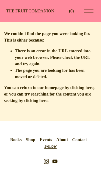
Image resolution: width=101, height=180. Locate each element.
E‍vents (46, 139)
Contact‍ (79, 139)
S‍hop (30, 139)
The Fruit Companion (30, 11)
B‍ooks (16, 139)
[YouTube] (55, 161)
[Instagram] (46, 161)
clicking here (81, 87)
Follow (50, 146)
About (62, 139)
